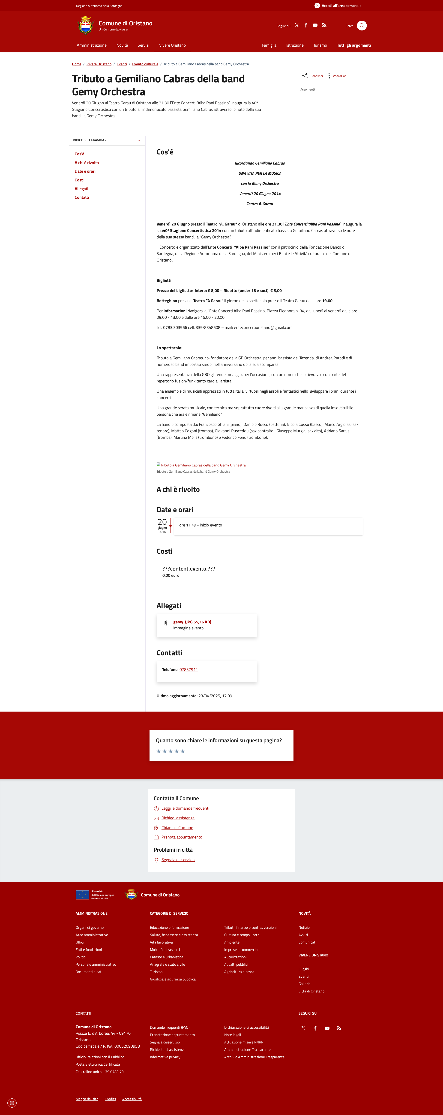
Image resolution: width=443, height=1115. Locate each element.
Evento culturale (145, 64)
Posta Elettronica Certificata (98, 1064)
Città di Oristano (311, 991)
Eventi (122, 64)
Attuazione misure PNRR (243, 1042)
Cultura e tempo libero (241, 935)
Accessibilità (132, 1099)
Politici (81, 957)
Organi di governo (90, 927)
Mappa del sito (87, 1099)
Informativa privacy (165, 1057)
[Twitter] (294, 25)
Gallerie (305, 983)
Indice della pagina (88, 140)
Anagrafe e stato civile (167, 964)
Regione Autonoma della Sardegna (99, 5)
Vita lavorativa (161, 942)
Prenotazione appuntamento (172, 1034)
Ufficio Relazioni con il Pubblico (100, 1057)
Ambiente (231, 942)
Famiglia (269, 45)
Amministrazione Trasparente (247, 1049)
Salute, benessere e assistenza (174, 935)
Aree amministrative (92, 935)
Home (76, 64)
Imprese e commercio (240, 949)
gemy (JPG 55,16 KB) (192, 622)
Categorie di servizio (169, 913)
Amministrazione (92, 913)
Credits (110, 1099)
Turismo (320, 45)
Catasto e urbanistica (166, 957)
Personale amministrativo (96, 964)
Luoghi (304, 969)
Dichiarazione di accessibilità (246, 1027)
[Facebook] (304, 25)
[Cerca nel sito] (362, 26)
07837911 (189, 669)
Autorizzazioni (235, 957)
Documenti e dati (89, 971)
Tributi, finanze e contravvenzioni (250, 927)
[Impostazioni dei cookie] (12, 1103)
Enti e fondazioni (89, 949)
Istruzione (295, 45)
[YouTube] (313, 25)
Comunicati (307, 942)
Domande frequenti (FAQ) (169, 1027)
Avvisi (303, 935)
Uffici (80, 942)
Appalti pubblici (236, 964)
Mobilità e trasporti (165, 949)
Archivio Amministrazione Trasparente (254, 1057)
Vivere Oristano (99, 64)
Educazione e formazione (169, 927)
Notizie (304, 927)
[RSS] (322, 25)
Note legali (232, 1034)
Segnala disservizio (165, 1042)
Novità (305, 913)
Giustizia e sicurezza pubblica (173, 979)
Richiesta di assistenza (168, 1049)
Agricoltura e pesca (239, 971)
